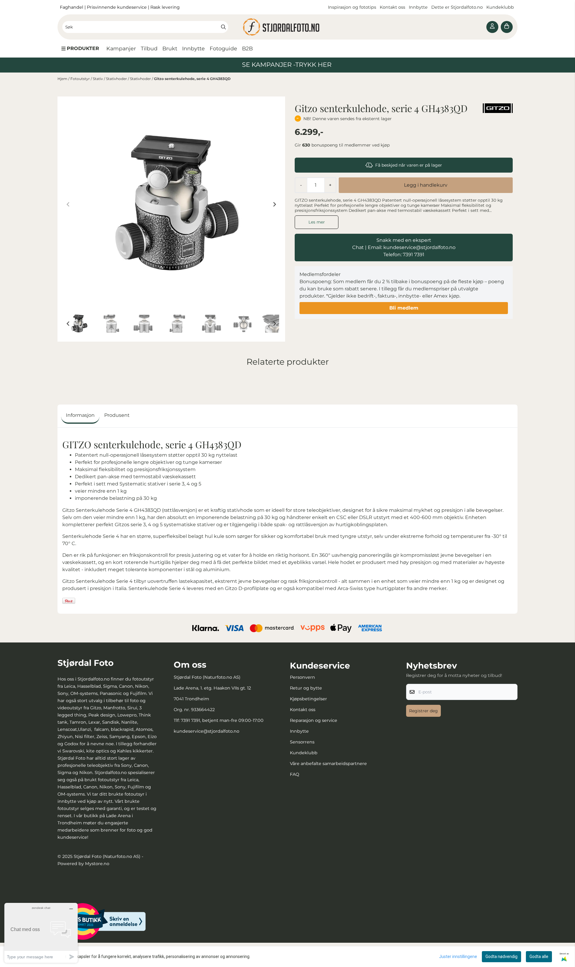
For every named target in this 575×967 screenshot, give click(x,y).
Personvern (302, 677)
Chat (358, 247)
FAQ (294, 774)
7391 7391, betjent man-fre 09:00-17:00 (222, 720)
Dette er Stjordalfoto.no (457, 7)
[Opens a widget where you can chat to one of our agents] (41, 932)
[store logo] (287, 27)
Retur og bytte (306, 688)
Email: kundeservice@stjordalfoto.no (412, 247)
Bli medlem (403, 308)
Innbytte (419, 7)
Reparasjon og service (313, 720)
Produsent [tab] (117, 415)
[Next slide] (274, 204)
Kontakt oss (392, 7)
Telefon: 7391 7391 (403, 254)
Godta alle (538, 956)
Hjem (63, 78)
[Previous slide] (68, 204)
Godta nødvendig (501, 956)
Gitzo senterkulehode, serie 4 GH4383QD (192, 78)
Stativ (98, 78)
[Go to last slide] (68, 323)
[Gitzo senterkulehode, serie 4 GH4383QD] (171, 204)
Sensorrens (302, 742)
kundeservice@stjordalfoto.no (206, 731)
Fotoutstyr (80, 78)
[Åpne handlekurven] (507, 27)
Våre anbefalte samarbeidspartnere (328, 763)
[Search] (223, 27)
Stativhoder (117, 78)
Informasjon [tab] (80, 415)
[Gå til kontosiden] (492, 27)
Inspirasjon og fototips (352, 7)
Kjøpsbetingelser (308, 699)
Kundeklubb (500, 7)
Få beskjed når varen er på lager (408, 165)
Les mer (316, 222)
